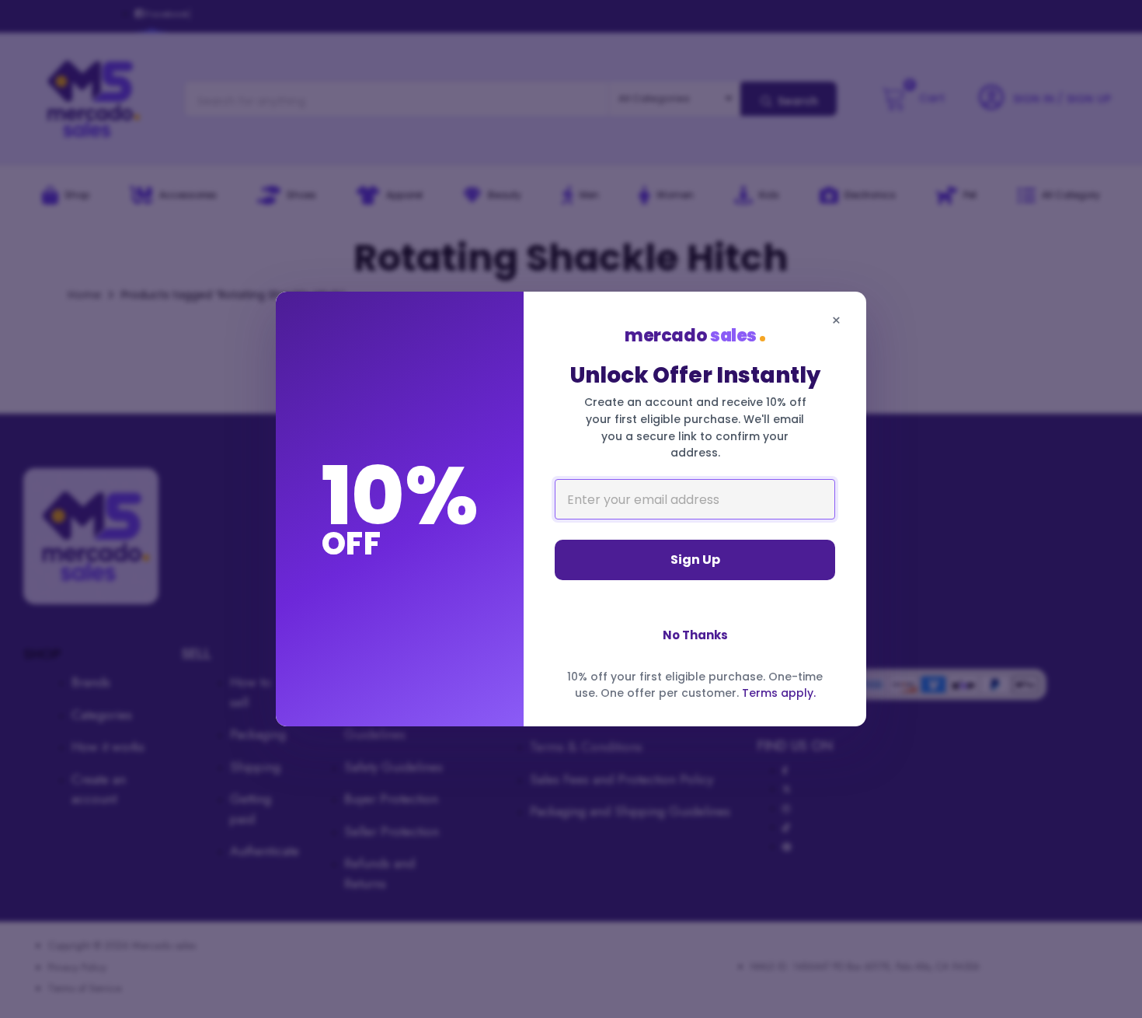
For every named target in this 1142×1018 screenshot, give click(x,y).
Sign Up (695, 559)
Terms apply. (779, 693)
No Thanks (695, 635)
